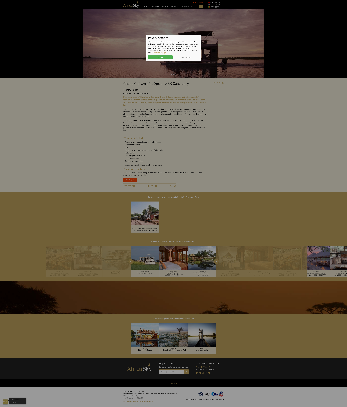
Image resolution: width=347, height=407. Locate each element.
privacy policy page (159, 53)
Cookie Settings (185, 57)
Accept (160, 57)
